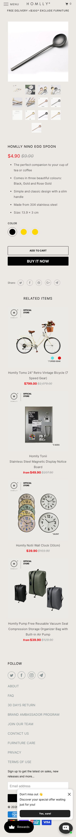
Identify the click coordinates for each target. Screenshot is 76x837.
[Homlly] (38, 4)
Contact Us (18, 733)
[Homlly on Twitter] (12, 675)
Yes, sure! (45, 813)
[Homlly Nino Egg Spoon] (38, 51)
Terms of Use (19, 762)
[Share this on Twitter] (20, 283)
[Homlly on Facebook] (22, 675)
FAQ (11, 696)
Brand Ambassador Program (33, 714)
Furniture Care (21, 743)
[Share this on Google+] (47, 283)
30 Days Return (21, 705)
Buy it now (38, 261)
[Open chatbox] (66, 828)
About (13, 686)
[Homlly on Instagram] (32, 675)
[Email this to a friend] (56, 283)
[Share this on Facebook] (29, 283)
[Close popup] (67, 792)
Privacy (14, 752)
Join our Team (20, 724)
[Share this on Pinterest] (38, 283)
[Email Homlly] (42, 675)
